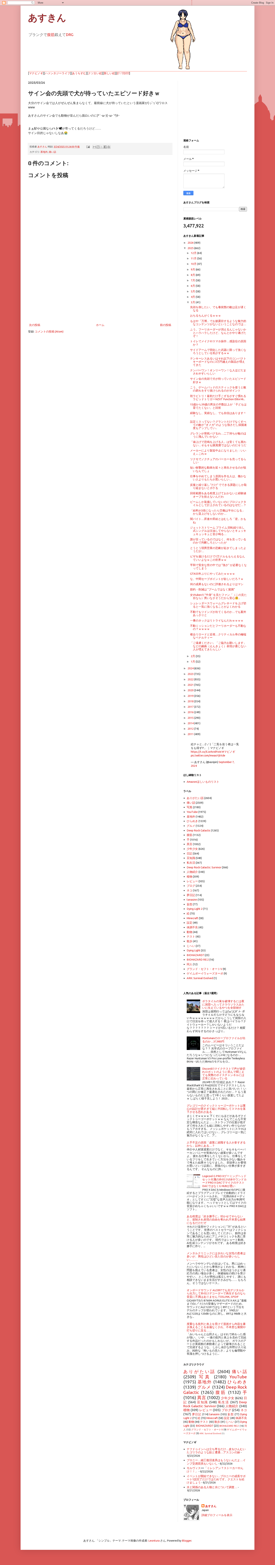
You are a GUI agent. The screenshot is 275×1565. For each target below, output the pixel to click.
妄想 (189, 904)
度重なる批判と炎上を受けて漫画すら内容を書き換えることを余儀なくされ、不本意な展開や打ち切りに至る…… (216, 1327)
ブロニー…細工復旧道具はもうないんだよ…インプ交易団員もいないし (216, 1462)
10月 (194, 263)
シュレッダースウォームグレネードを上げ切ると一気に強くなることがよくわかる (218, 605)
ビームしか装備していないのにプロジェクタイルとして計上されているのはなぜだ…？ (218, 503)
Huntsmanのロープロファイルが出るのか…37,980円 (223, 1039)
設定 (189, 922)
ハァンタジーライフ (57, 73)
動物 (189, 932)
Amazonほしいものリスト (203, 781)
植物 (189, 876)
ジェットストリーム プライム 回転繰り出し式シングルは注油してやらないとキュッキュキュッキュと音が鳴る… (218, 531)
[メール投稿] (87, 146)
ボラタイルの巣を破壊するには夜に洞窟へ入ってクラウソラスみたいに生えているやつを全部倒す (223, 1004)
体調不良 (192, 927)
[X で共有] (101, 147)
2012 (191, 728)
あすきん (47, 17)
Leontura (154, 1540)
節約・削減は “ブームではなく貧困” (212, 589)
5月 (193, 291)
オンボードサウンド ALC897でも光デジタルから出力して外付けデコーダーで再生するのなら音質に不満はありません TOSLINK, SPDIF (216, 1293)
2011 (191, 734)
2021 (191, 684)
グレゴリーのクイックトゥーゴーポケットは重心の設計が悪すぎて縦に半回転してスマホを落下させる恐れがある (216, 1109)
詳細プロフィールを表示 (216, 1515)
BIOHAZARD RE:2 (198, 959)
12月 (194, 253)
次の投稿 (34, 324)
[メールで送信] (94, 147)
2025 (191, 248)
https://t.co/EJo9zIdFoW (206, 751)
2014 (191, 723)
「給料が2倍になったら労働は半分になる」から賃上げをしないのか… (217, 512)
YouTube (192, 811)
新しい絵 (109, 73)
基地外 (44, 152)
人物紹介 (192, 871)
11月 (194, 258)
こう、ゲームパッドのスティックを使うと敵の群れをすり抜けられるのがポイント (218, 389)
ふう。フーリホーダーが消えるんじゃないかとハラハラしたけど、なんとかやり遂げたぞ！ (218, 333)
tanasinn (192, 899)
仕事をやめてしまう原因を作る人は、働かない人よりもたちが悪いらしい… (218, 478)
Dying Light (193, 950)
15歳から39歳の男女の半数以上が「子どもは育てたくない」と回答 (218, 406)
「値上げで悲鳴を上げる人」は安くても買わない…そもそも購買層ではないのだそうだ (218, 443)
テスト (191, 936)
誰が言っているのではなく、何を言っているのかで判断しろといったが (218, 541)
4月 (193, 296)
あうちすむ (79, 73)
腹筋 (51, 34)
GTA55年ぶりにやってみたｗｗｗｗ (212, 573)
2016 (191, 712)
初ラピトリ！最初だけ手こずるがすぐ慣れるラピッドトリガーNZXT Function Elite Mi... (218, 397)
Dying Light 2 (194, 908)
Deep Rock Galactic (198, 830)
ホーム (100, 324)
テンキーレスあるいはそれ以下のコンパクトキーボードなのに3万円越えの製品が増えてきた (218, 362)
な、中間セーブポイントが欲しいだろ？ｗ (216, 578)
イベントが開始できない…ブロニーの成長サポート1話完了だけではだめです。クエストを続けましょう (216, 1479)
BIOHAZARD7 (195, 955)
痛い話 (52, 152)
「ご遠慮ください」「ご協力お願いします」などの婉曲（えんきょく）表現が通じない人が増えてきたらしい (218, 646)
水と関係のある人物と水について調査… (212, 1487)
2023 (191, 673)
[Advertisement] (100, 291)
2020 (191, 690)
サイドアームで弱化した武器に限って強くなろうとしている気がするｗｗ (218, 351)
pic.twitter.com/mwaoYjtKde (208, 755)
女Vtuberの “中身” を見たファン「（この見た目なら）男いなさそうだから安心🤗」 (218, 596)
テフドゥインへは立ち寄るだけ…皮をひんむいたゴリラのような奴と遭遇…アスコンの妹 (216, 1450)
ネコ (189, 890)
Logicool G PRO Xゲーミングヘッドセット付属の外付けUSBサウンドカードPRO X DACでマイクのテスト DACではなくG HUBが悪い (224, 1180)
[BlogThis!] (98, 147)
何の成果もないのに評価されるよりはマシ (216, 584)
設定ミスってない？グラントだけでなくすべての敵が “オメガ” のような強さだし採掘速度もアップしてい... (218, 425)
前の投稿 (165, 324)
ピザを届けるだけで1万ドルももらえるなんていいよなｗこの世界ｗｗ (217, 558)
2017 (191, 706)
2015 (191, 717)
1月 (193, 661)
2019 (191, 695)
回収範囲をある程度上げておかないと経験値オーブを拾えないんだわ (218, 495)
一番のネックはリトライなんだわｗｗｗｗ (216, 620)
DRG (69, 34)
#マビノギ (228, 751)
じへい (191, 945)
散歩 (189, 941)
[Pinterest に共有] (109, 147)
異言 (189, 844)
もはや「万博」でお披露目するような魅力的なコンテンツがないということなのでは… (218, 322)
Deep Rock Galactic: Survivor (204, 867)
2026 (191, 242)
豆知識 (191, 858)
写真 (189, 807)
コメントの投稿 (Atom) (49, 331)
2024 (191, 668)
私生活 (191, 862)
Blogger (186, 1540)
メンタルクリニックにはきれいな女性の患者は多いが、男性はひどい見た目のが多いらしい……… (216, 1256)
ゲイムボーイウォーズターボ (205, 973)
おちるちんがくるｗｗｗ (205, 315)
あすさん (210, 1506)
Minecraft (192, 918)
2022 (191, 679)
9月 (193, 269)
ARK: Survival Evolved (200, 978)
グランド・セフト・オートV (204, 968)
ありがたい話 (195, 798)
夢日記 (191, 895)
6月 (193, 285)
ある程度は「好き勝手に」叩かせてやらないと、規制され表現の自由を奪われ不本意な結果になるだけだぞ (216, 1219)
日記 (189, 853)
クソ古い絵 (95, 73)
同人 (189, 964)
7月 (193, 280)
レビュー (192, 881)
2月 (193, 656)
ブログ (191, 885)
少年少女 (192, 848)
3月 (193, 302)
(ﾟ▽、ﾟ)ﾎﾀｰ (123, 73)
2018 (191, 701)
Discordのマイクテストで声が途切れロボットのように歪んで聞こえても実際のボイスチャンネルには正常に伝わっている (223, 1073)
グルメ (191, 825)
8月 (193, 274)
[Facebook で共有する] (105, 147)
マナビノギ (36, 73)
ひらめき (192, 821)
